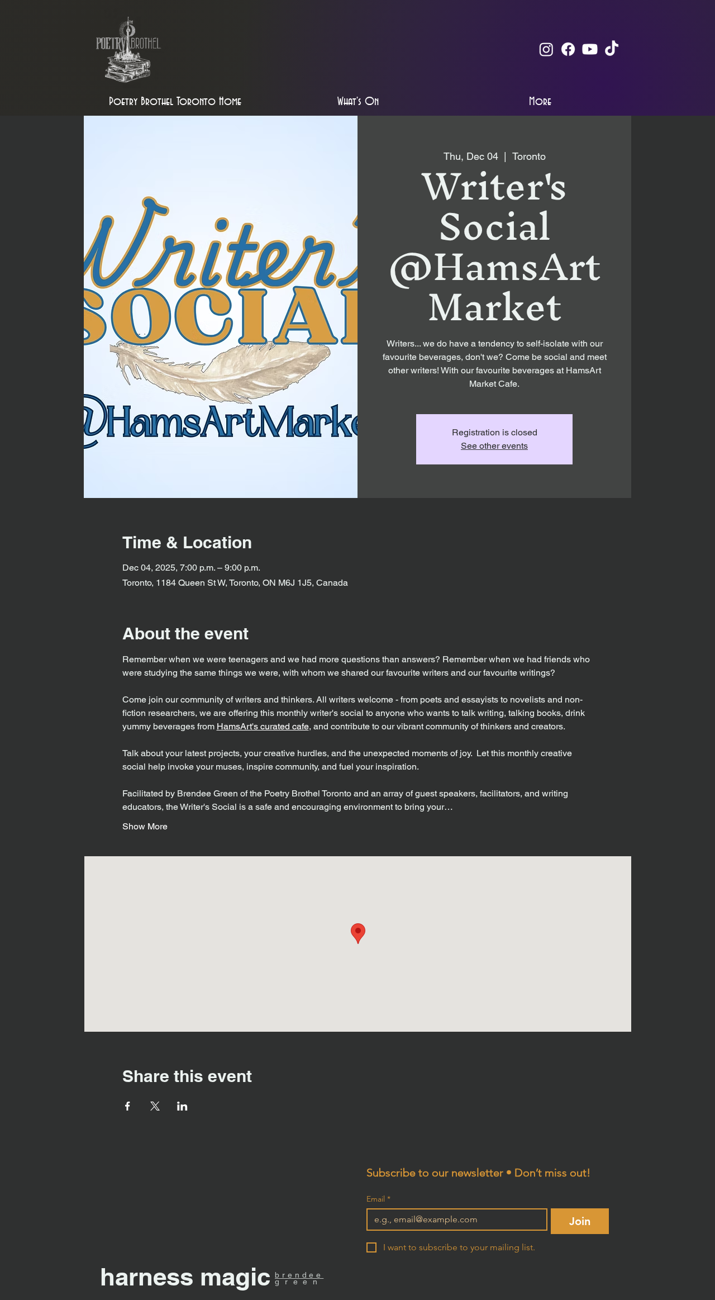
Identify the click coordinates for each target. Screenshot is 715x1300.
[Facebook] (568, 49)
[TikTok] (612, 49)
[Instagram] (546, 49)
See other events (494, 445)
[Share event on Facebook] (127, 1106)
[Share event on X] (155, 1106)
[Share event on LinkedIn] (182, 1106)
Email (378, 1199)
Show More (145, 826)
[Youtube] (590, 49)
